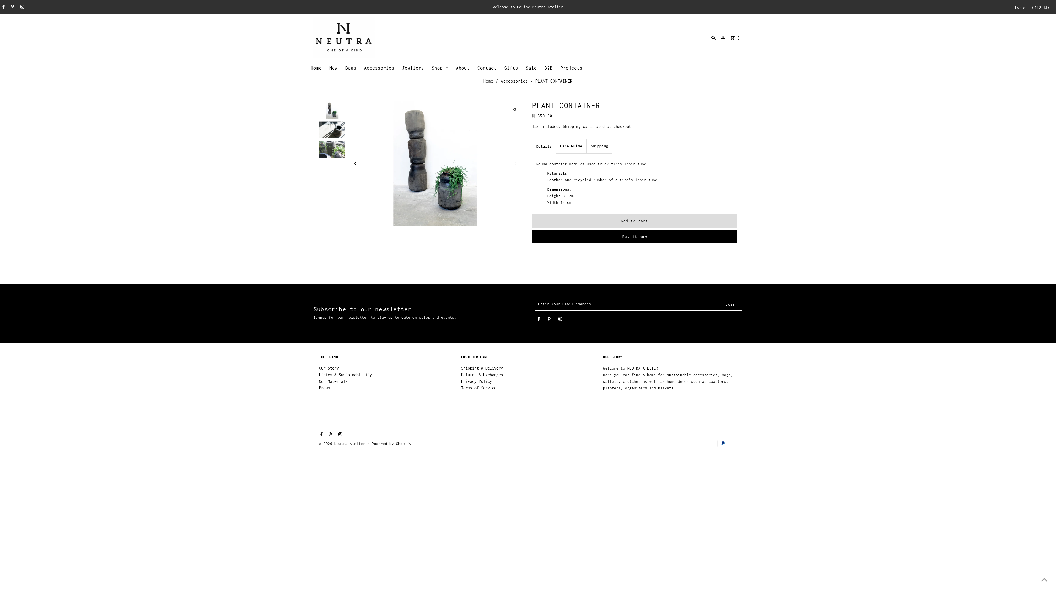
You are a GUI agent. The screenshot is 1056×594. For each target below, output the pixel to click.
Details (544, 146)
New (333, 67)
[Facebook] (3, 7)
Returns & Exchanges (482, 374)
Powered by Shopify (391, 443)
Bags (350, 67)
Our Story (329, 368)
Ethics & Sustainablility (345, 374)
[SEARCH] (713, 37)
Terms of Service (478, 388)
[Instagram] (21, 7)
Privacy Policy (476, 381)
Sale (531, 67)
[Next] (515, 163)
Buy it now (634, 236)
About (463, 67)
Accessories (379, 67)
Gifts (511, 67)
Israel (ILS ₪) (1031, 7)
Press (324, 388)
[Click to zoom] (515, 110)
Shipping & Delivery (482, 368)
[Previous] (355, 163)
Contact (487, 67)
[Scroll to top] (1044, 579)
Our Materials (333, 381)
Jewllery (413, 67)
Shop (437, 67)
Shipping (572, 126)
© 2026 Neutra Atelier (343, 443)
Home (316, 67)
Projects (571, 67)
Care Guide (571, 146)
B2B (548, 67)
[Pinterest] (12, 7)
